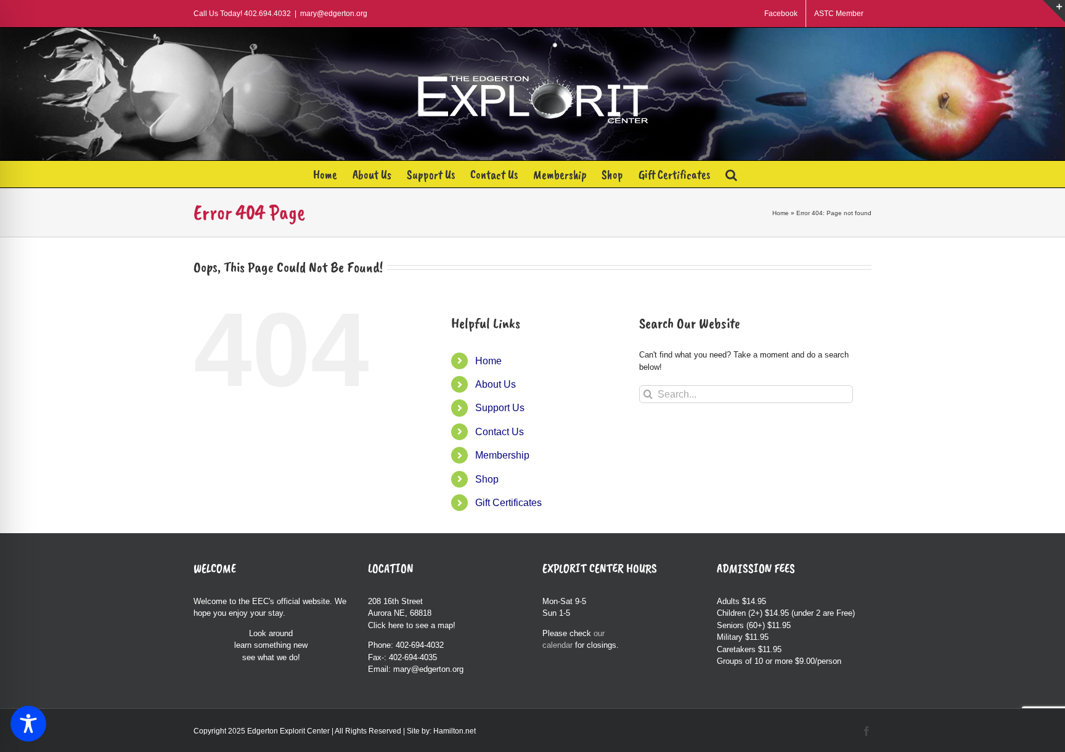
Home (780, 213)
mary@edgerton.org (333, 13)
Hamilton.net (454, 731)
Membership (502, 455)
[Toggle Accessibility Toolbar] (28, 724)
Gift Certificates (508, 502)
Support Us (499, 408)
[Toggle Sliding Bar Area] (1054, 11)
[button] (731, 174)
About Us (495, 384)
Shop (487, 479)
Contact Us (499, 432)
